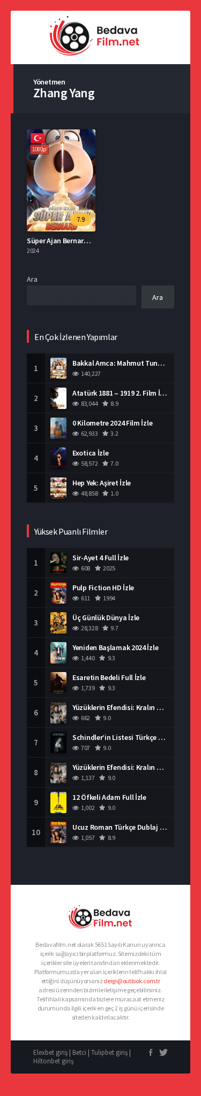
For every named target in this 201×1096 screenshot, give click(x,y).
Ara (32, 279)
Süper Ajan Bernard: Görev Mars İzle (83, 240)
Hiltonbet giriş (53, 1061)
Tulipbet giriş (109, 1052)
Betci (79, 1052)
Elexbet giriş (50, 1052)
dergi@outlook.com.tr (131, 981)
